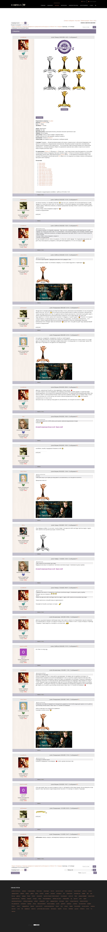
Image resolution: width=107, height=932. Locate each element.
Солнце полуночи (74, 901)
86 (77, 387)
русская (76, 908)
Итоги (87, 908)
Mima (23, 525)
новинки (93, 906)
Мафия (71, 906)
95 (78, 670)
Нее (59, 156)
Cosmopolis (23, 903)
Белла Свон (39, 891)
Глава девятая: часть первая (45, 182)
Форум (13, 26)
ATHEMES (30, 925)
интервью (59, 893)
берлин (32, 906)
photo (36, 893)
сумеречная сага (15, 898)
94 (77, 646)
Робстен (84, 891)
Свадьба (29, 898)
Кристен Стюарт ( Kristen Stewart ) (51, 896)
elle (88, 893)
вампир (29, 903)
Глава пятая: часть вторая (45, 170)
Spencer (13, 911)
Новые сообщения (69, 20)
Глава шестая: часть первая (45, 171)
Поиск (91, 20)
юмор (39, 898)
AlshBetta (71, 908)
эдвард (23, 896)
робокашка (23, 199)
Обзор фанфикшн (47, 898)
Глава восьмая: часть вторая (45, 180)
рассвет (47, 893)
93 (78, 617)
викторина (53, 908)
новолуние (39, 896)
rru (91, 908)
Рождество (42, 901)
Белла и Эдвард (50, 903)
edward (22, 893)
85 (78, 335)
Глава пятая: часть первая (45, 169)
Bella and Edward (41, 903)
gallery (32, 893)
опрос (67, 901)
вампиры (69, 903)
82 (77, 225)
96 (78, 699)
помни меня (69, 893)
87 (77, 416)
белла (28, 896)
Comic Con (71, 896)
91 (77, 559)
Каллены (75, 903)
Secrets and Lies (85, 906)
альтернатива (82, 903)
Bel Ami (52, 891)
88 (77, 445)
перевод (23, 898)
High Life (59, 908)
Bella (76, 896)
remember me (77, 893)
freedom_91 (26, 25)
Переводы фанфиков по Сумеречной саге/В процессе (35, 26)
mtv (64, 893)
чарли (84, 898)
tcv (22, 25)
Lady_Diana (23, 255)
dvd (91, 893)
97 (78, 755)
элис (48, 901)
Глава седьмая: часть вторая (45, 176)
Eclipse (27, 893)
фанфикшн (27, 908)
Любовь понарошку (28, 901)
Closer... (18, 906)
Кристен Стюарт (59, 891)
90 (77, 525)
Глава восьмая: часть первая (45, 179)
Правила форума (85, 20)
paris (80, 898)
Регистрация (93, 1)
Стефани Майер (31, 891)
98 (77, 784)
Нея (40, 124)
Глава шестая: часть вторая (45, 173)
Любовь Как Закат (57, 898)
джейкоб (63, 903)
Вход (84, 1)
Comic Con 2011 (39, 906)
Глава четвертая (43, 167)
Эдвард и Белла (54, 901)
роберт (36, 901)
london (33, 896)
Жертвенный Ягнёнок (17, 901)
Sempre (66, 906)
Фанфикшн (18, 26)
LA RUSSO (65, 908)
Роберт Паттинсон (16, 891)
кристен (76, 898)
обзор (34, 903)
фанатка (34, 908)
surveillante (23, 37)
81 (77, 199)
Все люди (61, 901)
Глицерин (59, 26)
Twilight (83, 893)
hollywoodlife (66, 898)
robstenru (82, 908)
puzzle (57, 903)
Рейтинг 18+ (53, 26)
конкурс (35, 898)
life (22, 908)
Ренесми (53, 893)
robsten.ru (50, 137)
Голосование (64, 896)
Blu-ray (13, 896)
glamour (18, 896)
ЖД (71, 898)
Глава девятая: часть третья (45, 185)
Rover (18, 908)
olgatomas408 (23, 646)
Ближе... (13, 906)
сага (62, 906)
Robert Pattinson (68, 891)
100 (79, 834)
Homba (62, 154)
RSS (94, 20)
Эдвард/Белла (25, 906)
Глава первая (42, 163)
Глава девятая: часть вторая (45, 183)
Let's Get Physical (15, 903)
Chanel (57, 906)
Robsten (90, 891)
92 (77, 588)
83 (77, 255)
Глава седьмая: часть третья (45, 177)
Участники (77, 20)
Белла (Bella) (77, 906)
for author (51, 121)
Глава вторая (42, 164)
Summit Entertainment (49, 906)
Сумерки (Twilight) (82, 896)
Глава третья (42, 166)
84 (78, 308)
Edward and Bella (84, 901)
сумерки (24, 891)
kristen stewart (77, 891)
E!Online (41, 893)
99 (78, 808)
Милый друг (46, 891)
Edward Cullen (91, 896)
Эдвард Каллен (15, 893)
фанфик (89, 903)
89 (77, 471)
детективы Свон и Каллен (43, 908)
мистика (14, 908)
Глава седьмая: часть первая (45, 174)
